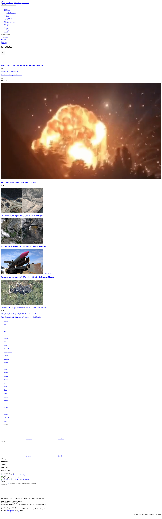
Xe (5, 27)
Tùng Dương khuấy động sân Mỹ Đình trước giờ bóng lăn (21, 317)
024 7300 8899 (11, 510)
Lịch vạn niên (7, 417)
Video (2, 1)
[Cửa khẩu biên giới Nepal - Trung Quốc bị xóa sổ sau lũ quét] (22, 212)
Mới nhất (6, 400)
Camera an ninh (11, 18)
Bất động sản (6, 359)
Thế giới (6, 21)
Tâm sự (5, 393)
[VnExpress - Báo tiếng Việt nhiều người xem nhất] (15, 3)
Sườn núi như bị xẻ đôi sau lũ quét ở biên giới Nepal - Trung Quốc (24, 246)
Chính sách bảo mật (17, 498)
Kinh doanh (6, 348)
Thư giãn (6, 396)
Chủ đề (6, 32)
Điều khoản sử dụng (6, 498)
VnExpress (29, 439)
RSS (29, 498)
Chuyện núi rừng (12, 13)
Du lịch (6, 29)
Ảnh (5, 331)
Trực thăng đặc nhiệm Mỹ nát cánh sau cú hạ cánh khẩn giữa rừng (24, 308)
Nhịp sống (7, 10)
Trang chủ (6, 320)
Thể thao (6, 24)
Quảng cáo (59, 456)
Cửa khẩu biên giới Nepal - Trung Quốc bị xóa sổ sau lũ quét (22, 216)
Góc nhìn (6, 355)
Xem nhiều (6, 403)
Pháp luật (6, 16)
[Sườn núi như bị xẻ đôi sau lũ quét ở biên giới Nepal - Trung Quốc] (22, 243)
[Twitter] (82, 498)
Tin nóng (6, 407)
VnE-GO (6, 338)
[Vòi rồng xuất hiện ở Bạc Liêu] (9, 71)
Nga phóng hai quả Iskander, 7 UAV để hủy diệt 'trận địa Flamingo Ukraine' (27, 277)
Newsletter (6, 414)
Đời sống (6, 379)
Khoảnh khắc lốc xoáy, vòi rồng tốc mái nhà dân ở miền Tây (22, 65)
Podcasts (6, 327)
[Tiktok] (133, 498)
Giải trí (6, 19)
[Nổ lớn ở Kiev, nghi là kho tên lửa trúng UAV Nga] (81, 179)
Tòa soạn (28, 456)
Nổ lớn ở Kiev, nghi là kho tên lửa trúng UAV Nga (18, 182)
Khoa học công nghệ (9, 22)
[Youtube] (108, 498)
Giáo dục (6, 25)
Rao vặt (5, 421)
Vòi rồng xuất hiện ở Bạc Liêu (11, 75)
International (61, 439)
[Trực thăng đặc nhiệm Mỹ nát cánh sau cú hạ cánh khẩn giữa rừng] (22, 304)
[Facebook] (56, 498)
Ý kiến (5, 390)
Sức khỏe (6, 30)
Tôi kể (9, 12)
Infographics (6, 334)
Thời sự (6, 9)
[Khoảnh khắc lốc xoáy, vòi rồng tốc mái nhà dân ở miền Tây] (81, 62)
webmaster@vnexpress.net (11, 512)
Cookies (25, 498)
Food (5, 15)
